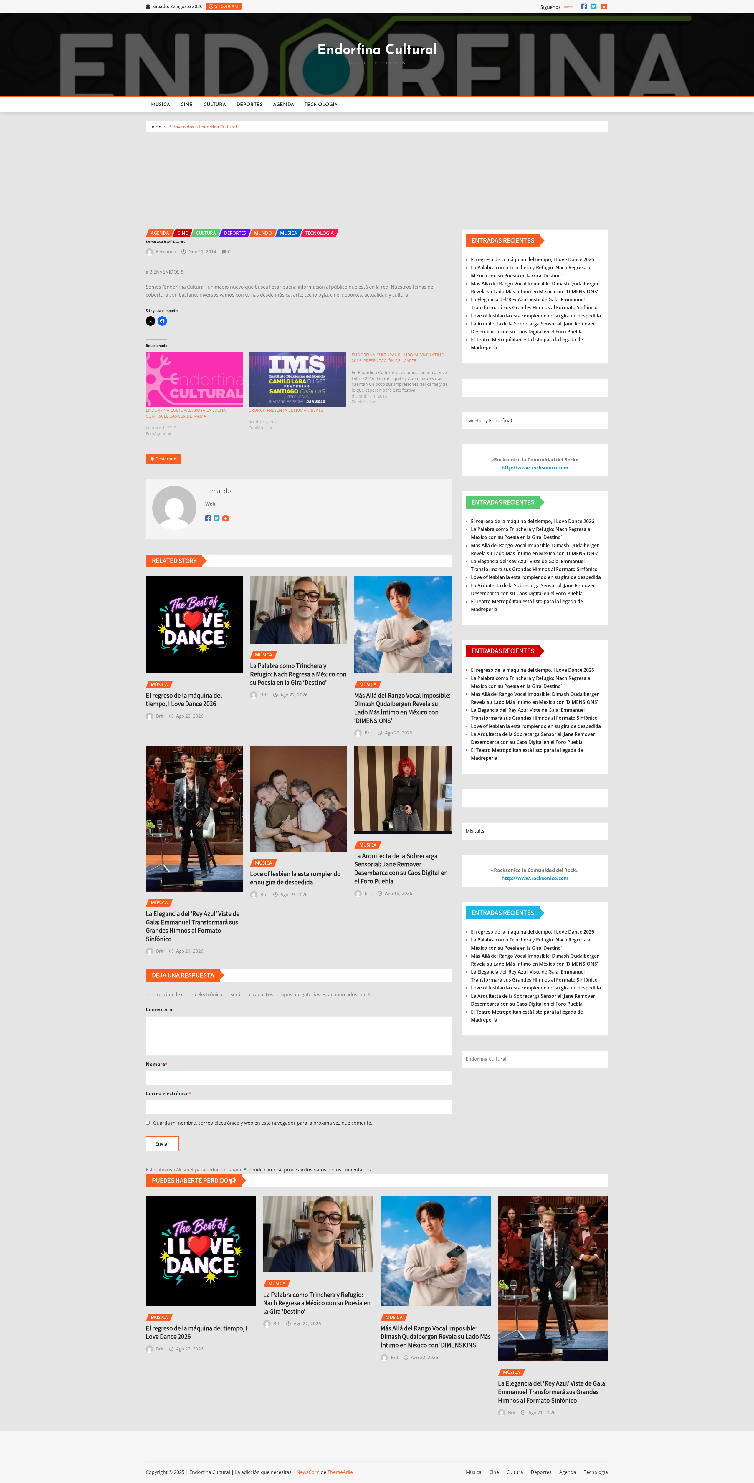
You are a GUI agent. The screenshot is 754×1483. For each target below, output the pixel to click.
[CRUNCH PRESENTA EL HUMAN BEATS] (297, 379)
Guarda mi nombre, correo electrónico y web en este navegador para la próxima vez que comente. (262, 1123)
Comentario (160, 1009)
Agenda (283, 104)
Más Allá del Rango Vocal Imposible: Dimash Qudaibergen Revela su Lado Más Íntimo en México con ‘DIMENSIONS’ (402, 708)
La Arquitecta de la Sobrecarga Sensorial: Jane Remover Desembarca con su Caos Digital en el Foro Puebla (401, 868)
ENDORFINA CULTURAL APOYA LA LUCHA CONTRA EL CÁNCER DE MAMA (186, 413)
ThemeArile (340, 1472)
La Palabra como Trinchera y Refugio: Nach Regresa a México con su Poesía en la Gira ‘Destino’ (298, 673)
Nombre (157, 1064)
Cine (187, 104)
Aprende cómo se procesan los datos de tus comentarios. (308, 1169)
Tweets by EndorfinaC (490, 420)
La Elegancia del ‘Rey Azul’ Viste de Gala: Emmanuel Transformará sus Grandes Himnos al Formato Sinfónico (192, 926)
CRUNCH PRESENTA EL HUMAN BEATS (286, 410)
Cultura (215, 104)
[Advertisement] (377, 176)
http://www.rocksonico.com (535, 467)
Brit (160, 716)
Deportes (249, 104)
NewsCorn (308, 1472)
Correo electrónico (168, 1093)
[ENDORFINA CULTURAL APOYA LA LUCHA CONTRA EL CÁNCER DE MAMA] (194, 379)
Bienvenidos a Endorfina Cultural (202, 127)
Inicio (156, 127)
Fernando (166, 251)
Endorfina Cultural (377, 50)
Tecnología (321, 104)
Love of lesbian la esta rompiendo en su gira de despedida (295, 878)
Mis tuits (475, 831)
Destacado (166, 458)
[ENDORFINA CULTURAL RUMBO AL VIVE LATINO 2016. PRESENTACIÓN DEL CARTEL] (403, 378)
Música (160, 104)
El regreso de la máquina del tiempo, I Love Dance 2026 (184, 699)
